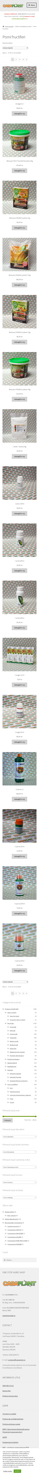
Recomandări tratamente (13, 1223)
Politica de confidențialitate (12, 1419)
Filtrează (8, 1120)
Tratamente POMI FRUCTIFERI (17, 1241)
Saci (11, 1088)
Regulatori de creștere (17, 1052)
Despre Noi (6, 1391)
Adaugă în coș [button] (19, 113)
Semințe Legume (15, 1074)
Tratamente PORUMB (14, 1244)
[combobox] (19, 1136)
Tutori (12, 1102)
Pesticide (10, 1023)
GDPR (4, 1437)
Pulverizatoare (15, 1092)
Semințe (10, 1070)
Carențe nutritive (13, 1226)
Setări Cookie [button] (7, 1471)
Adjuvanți (13, 1049)
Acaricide (13, 1027)
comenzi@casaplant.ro (20, 19)
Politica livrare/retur (10, 1396)
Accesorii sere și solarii (17, 1020)
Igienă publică (12, 1063)
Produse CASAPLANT (12, 1009)
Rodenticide (14, 1045)
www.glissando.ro (8, 1316)
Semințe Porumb (15, 1077)
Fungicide (13, 1038)
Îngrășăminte (11, 1066)
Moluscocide (14, 1041)
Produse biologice (13, 1059)
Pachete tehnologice (17, 1056)
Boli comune (11, 1215)
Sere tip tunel (14, 1016)
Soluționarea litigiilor (10, 1442)
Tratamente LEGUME (14, 1237)
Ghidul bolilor (9, 1212)
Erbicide (12, 1031)
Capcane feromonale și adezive (20, 1095)
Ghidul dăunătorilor (11, 1219)
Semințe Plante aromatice (19, 1081)
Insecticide (13, 1034)
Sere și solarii (11, 1012)
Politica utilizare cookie (11, 1424)
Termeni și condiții (9, 1414)
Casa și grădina (12, 1084)
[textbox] (20, 1136)
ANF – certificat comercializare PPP (15, 1447)
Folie (11, 1099)
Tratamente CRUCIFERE (15, 1233)
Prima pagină (9, 26)
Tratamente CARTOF (14, 1230)
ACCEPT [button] (17, 1471)
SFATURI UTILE (8, 1386)
